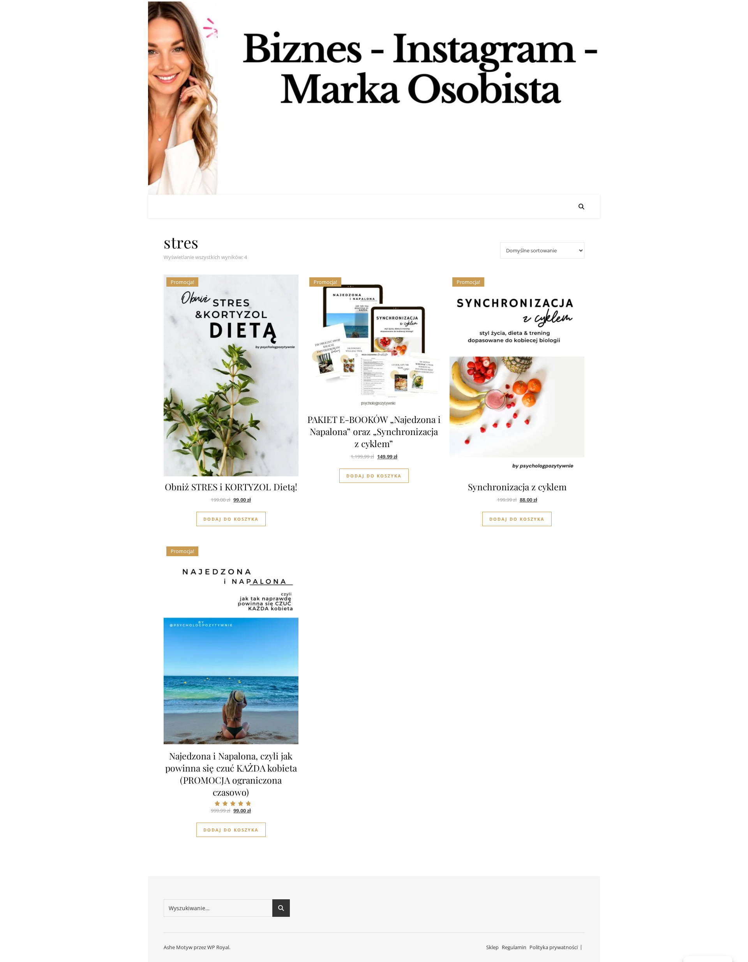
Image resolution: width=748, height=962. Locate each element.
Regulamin (514, 947)
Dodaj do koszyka (231, 519)
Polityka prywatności (553, 947)
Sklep (492, 947)
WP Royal (218, 947)
